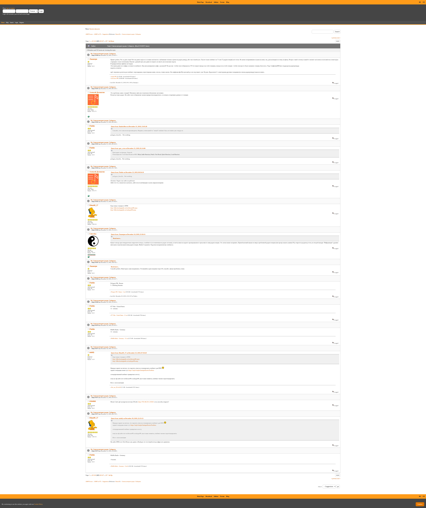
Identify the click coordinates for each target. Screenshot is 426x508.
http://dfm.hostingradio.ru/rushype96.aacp (123, 210)
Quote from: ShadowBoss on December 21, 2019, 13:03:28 (129, 126)
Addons (216, 2)
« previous (334, 38)
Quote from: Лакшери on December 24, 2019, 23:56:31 (128, 234)
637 (107, 41)
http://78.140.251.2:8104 (146, 402)
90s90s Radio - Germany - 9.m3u (119, 466)
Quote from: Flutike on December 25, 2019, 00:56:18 (127, 172)
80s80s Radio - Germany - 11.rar (119, 338)
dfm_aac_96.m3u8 (116, 387)
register (13, 8)
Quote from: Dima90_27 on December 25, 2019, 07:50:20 (129, 353)
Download (209, 2)
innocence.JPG (115, 78)
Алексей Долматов (97, 92)
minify (92, 352)
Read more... (117, 238)
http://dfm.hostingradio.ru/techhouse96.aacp (123, 208)
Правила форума (94, 29)
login (7, 8)
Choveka (93, 234)
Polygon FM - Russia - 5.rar (118, 292)
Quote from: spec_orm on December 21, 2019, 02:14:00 (128, 148)
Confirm (419, 504)
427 (103, 41)
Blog (227, 2)
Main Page (200, 2)
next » (338, 38)
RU (420, 2)
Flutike (92, 126)
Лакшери (93, 59)
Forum (222, 2)
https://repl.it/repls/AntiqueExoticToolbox (141, 370)
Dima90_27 (94, 205)
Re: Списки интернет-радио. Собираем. (103, 53)
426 (101, 41)
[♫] (88, 117)
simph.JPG (113, 76)
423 (93, 41)
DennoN (117, 34)
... (91, 41)
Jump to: (320, 486)
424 (95, 41)
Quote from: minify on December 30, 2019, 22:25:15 (127, 418)
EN (424, 2)
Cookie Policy (38, 504)
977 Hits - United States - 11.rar (119, 315)
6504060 (93, 401)
